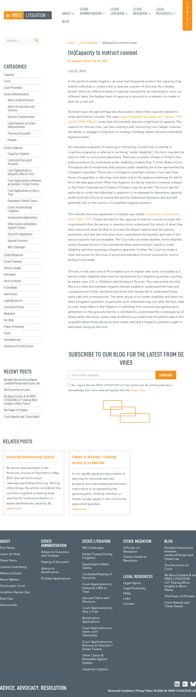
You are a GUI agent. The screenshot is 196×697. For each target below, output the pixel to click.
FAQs (127, 593)
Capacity (9, 74)
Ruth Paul (6, 598)
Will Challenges (16, 247)
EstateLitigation (117, 11)
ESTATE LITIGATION (96, 541)
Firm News (10, 274)
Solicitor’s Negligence (20, 234)
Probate (12, 140)
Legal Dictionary (134, 588)
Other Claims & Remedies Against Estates (22, 225)
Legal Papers (132, 583)
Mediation (9, 313)
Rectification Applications (91, 620)
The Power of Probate (16, 410)
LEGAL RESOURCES (138, 576)
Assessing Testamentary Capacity (30, 457)
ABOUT (5, 541)
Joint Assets (11, 294)
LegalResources (164, 11)
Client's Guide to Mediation (135, 559)
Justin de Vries (10, 554)
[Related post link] (13, 508)
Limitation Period (14, 307)
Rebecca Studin (11, 573)
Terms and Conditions (121, 691)
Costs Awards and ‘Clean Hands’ (22, 416)
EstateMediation (140, 11)
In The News (10, 287)
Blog (65, 21)
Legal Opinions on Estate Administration (21, 125)
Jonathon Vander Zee (15, 592)
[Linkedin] (177, 684)
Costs (7, 81)
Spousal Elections (18, 240)
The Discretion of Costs (17, 390)
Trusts (7, 333)
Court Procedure (13, 87)
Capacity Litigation (18, 153)
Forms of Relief (12, 281)
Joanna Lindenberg (13, 567)
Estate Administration (16, 94)
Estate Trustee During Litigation (97, 556)
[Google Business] (185, 684)
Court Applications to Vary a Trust (97, 610)
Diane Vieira (8, 560)
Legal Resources (13, 300)
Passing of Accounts (19, 133)
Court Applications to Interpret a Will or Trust (21, 172)
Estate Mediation (13, 255)
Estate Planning (12, 261)
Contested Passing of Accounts (97, 576)
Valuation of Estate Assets (19, 346)
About (66, 13)
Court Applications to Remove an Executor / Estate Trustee (24, 182)
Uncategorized (12, 339)
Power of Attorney (14, 326)
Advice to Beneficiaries (21, 100)
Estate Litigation (13, 148)
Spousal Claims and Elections (95, 600)
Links (126, 598)
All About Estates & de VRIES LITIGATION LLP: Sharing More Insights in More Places (21, 399)
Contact (128, 603)
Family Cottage (12, 268)
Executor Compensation (21, 117)
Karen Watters (10, 579)
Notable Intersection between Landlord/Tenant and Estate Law (22, 381)
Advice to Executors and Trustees (55, 554)
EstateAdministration (90, 11)
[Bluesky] (193, 684)
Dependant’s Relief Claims (23, 201)
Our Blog (8, 320)
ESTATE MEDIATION (137, 541)
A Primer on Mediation (131, 550)
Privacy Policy (138, 390)
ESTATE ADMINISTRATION (54, 543)
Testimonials (8, 605)
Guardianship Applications (22, 217)
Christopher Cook (12, 586)
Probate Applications (55, 578)
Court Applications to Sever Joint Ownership (97, 632)
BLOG (168, 541)
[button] (72, 13)
